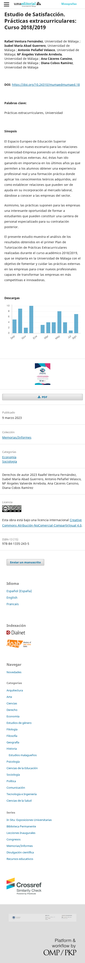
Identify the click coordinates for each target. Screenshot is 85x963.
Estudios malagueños (23, 755)
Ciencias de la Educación (22, 768)
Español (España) (19, 591)
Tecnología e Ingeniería (22, 794)
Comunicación (16, 788)
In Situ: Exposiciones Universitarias (29, 820)
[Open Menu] (6, 4)
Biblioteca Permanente (21, 826)
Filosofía (12, 736)
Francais (13, 604)
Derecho (12, 710)
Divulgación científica (20, 852)
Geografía (13, 742)
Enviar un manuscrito (25, 562)
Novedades (14, 672)
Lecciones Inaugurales (21, 833)
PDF (44, 397)
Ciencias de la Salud (19, 800)
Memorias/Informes (16, 437)
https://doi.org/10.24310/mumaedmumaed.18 (46, 85)
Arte (9, 697)
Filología (12, 729)
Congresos (13, 839)
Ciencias (12, 703)
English (12, 597)
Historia (12, 749)
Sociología (9, 461)
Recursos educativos (20, 859)
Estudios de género (19, 723)
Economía (9, 457)
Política (11, 781)
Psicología (13, 762)
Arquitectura (15, 690)
